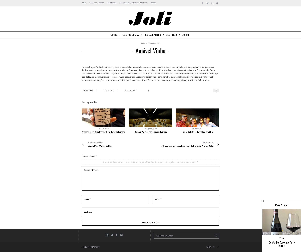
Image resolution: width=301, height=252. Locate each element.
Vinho (143, 44)
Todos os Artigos (96, 3)
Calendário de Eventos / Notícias (133, 3)
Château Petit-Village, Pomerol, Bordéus (151, 131)
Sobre (153, 3)
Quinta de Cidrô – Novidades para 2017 (197, 131)
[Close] (262, 201)
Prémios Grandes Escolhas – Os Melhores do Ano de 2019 (187, 144)
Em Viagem (112, 3)
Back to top (211, 247)
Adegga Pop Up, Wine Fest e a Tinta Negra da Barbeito (103, 131)
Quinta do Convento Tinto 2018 (282, 244)
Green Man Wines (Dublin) (100, 144)
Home (84, 3)
